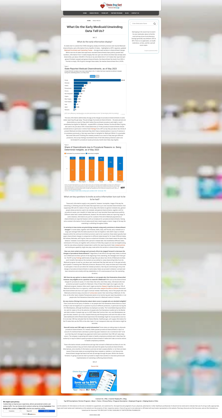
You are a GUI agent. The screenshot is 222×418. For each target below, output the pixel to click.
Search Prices (94, 13)
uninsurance (93, 293)
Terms (99, 401)
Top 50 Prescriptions (70, 401)
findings (93, 129)
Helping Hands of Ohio (150, 401)
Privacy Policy (107, 401)
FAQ (106, 399)
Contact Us (135, 13)
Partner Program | (85, 401)
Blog (127, 13)
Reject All (29, 411)
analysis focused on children (109, 288)
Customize (11, 411)
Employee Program (135, 401)
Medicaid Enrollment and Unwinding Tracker (78, 50)
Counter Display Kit (115, 399)
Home (85, 13)
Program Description (120, 401)
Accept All (46, 411)
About (93, 401)
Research (105, 286)
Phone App (105, 13)
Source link (94, 366)
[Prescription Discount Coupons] (111, 5)
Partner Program (116, 13)
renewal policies (120, 245)
